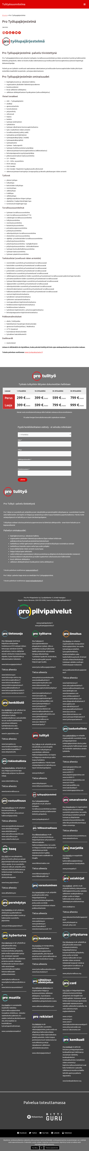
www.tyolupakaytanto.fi (34, 352)
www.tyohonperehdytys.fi (41, 704)
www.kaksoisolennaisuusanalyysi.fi (75, 1024)
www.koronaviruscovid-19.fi (42, 929)
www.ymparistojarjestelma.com (73, 775)
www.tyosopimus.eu (9, 744)
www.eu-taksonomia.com (71, 1029)
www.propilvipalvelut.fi (44, 623)
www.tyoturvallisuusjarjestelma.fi (44, 667)
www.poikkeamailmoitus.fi (11, 688)
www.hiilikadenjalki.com (40, 876)
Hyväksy (35, 1148)
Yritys (20, 450)
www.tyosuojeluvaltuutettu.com (43, 714)
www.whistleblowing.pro (10, 829)
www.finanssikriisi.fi (39, 926)
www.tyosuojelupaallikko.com (42, 701)
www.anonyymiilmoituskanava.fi (13, 826)
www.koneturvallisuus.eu (10, 791)
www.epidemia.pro (38, 921)
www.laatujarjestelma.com (72, 767)
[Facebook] (3, 32)
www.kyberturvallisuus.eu (11, 979)
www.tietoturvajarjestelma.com (74, 780)
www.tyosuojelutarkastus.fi (42, 693)
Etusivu (4, 15)
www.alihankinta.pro (9, 893)
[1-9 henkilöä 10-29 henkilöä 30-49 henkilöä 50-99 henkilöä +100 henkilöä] (44, 434)
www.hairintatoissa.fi (70, 683)
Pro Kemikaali (67, 1047)
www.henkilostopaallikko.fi (11, 749)
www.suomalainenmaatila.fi (11, 1031)
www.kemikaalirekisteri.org (72, 1081)
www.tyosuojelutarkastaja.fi (42, 698)
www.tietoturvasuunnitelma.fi (12, 987)
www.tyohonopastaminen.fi (72, 719)
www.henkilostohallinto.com (12, 747)
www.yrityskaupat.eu (70, 922)
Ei (41, 1148)
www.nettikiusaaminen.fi (71, 696)
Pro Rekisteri (36, 1024)
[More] (19, 32)
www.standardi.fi (68, 769)
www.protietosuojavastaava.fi (12, 685)
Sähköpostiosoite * (24, 459)
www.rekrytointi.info (9, 752)
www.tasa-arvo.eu (69, 712)
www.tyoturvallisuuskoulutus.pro (43, 969)
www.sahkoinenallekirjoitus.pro (43, 1006)
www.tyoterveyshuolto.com (42, 683)
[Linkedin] (10, 32)
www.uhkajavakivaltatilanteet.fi (74, 701)
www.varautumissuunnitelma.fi (43, 918)
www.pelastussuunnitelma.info (43, 677)
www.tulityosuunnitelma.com (42, 786)
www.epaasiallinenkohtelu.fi (72, 709)
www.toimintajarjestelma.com (73, 790)
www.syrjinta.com (69, 704)
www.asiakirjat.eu (69, 907)
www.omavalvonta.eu (70, 838)
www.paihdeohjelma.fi (40, 717)
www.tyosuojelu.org (39, 696)
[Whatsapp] (13, 32)
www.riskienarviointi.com (40, 685)
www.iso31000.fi (68, 782)
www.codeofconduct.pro (10, 839)
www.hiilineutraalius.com (40, 863)
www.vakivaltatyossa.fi (71, 706)
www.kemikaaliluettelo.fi (40, 680)
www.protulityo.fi (38, 773)
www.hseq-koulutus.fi (40, 972)
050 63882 (42, 600)
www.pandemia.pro (38, 924)
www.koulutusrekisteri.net (41, 709)
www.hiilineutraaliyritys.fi (41, 874)
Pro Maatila (6, 1005)
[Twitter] (7, 32)
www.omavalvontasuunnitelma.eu (74, 836)
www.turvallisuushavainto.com (73, 688)
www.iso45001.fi (68, 777)
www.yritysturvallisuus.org (72, 973)
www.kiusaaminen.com (70, 693)
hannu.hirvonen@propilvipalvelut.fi (59, 600)
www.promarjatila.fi (69, 869)
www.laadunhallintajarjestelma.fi (74, 756)
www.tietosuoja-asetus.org (11, 677)
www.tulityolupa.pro (39, 783)
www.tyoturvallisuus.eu (40, 719)
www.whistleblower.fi (9, 831)
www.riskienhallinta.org (10, 781)
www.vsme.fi (67, 1022)
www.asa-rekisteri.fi (39, 722)
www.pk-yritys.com (69, 925)
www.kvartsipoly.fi (38, 724)
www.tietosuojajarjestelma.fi (12, 664)
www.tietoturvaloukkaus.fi (11, 682)
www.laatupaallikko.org (71, 785)
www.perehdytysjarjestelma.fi (12, 926)
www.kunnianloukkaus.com (72, 699)
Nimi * (20, 440)
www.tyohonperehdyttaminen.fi (74, 717)
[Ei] (86, 1144)
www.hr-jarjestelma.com (10, 733)
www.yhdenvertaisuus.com (72, 714)
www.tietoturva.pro (8, 675)
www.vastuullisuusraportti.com (12, 834)
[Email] (16, 32)
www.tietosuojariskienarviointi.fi (13, 690)
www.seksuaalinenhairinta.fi (72, 685)
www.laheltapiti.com (70, 691)
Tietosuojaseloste (52, 1148)
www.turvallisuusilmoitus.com (42, 711)
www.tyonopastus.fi (39, 706)
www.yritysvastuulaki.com (72, 1027)
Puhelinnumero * (24, 469)
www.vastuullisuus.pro (9, 836)
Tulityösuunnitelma (13, 4)
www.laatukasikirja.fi (70, 788)
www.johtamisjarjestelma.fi (44, 625)
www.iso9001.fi (68, 772)
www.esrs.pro (67, 1019)
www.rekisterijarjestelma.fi (41, 1053)
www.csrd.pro (67, 1016)
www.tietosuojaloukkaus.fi (11, 680)
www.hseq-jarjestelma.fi (10, 882)
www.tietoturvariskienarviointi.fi (13, 693)
